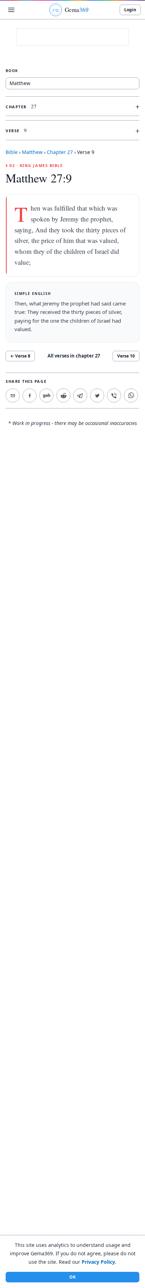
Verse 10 (126, 356)
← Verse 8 (20, 356)
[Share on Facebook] (29, 395)
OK (72, 1277)
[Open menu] (11, 10)
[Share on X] (97, 395)
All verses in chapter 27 (74, 356)
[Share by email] (12, 395)
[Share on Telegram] (80, 395)
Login (130, 10)
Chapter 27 (60, 152)
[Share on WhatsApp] (131, 395)
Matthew (32, 152)
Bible (12, 152)
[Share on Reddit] (63, 395)
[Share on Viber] (114, 395)
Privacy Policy (98, 1261)
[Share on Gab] (46, 395)
